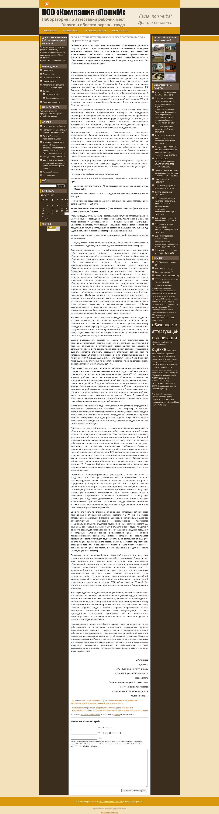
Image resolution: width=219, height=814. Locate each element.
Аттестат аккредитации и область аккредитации (53, 86)
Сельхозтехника (52, 94)
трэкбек (117, 714)
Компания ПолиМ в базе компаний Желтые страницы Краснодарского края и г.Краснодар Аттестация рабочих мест (54, 147)
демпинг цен (132, 700)
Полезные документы (52, 102)
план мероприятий (159, 354)
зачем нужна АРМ (163, 296)
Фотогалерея (48, 91)
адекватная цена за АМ (118, 700)
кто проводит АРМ (164, 307)
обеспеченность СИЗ (160, 318)
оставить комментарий (90, 714)
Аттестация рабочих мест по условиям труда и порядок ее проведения (166, 138)
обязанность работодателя (162, 342)
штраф (175, 372)
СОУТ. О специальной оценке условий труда (164, 127)
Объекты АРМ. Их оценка (165, 275)
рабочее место (172, 359)
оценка (159, 349)
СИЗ (153, 286)
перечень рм (171, 350)
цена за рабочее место (114, 703)
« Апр (47, 219)
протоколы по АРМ (159, 359)
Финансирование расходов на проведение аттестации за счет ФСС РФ (102, 707)
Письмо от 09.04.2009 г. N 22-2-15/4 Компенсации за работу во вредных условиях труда (109, 710)
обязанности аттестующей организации (165, 331)
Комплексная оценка (163, 191)
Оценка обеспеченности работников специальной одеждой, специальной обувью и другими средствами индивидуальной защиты (165, 205)
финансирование (166, 370)
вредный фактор (158, 293)
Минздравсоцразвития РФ (54, 156)
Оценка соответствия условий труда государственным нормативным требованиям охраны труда (166, 241)
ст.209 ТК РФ (157, 367)
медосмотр (156, 309)
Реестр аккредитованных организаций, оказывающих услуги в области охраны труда (54, 164)
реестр (154, 362)
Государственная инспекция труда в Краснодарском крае (55, 131)
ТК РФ (158, 286)
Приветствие (50, 31)
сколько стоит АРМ (97, 703)
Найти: (45, 181)
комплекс (163, 304)
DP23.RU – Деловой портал (54, 126)
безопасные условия (160, 291)
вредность (172, 291)
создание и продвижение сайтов (115, 809)
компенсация (157, 301)
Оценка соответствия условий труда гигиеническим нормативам (166, 227)
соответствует (167, 362)
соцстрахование (158, 364)
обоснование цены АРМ (80, 703)
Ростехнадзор (49, 175)
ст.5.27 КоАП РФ (171, 364)
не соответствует (162, 315)
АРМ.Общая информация (91, 700)
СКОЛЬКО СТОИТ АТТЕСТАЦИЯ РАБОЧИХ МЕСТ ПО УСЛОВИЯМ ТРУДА (165, 162)
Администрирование (109, 812)
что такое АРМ (166, 372)
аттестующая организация (162, 288)
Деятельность (70, 31)
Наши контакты (120, 31)
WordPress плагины (161, 399)
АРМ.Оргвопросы (162, 268)
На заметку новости (95, 31)
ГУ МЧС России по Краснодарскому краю (52, 137)
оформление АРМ (159, 344)
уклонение (156, 370)
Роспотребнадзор (50, 172)
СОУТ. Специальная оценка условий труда (166, 280)
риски (160, 362)
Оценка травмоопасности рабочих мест (165, 219)
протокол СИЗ (171, 356)
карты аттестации (171, 299)
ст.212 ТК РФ (167, 367)
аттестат (168, 286)
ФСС (162, 286)
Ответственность (162, 179)
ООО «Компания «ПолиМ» (111, 801)
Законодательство (162, 272)
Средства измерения (55, 98)
